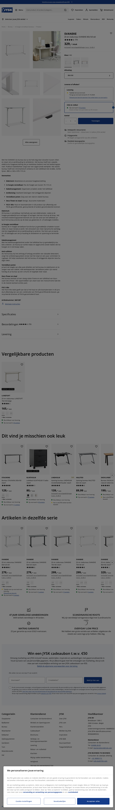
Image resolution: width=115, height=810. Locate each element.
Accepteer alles (93, 801)
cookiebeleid (73, 792)
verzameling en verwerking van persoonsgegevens (42, 792)
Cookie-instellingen (24, 801)
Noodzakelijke (60, 801)
